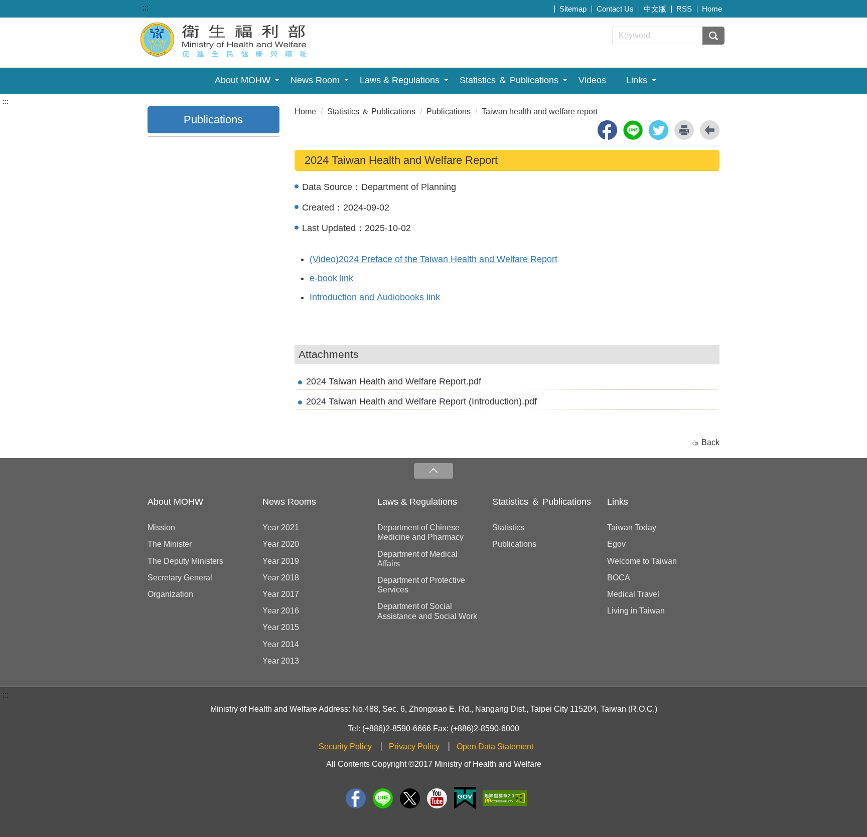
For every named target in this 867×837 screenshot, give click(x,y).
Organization (170, 594)
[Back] (709, 130)
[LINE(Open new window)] (383, 798)
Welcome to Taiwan (642, 561)
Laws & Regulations (400, 80)
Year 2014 (280, 644)
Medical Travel (633, 594)
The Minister (170, 544)
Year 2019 (280, 561)
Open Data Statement (495, 746)
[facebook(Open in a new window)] (607, 130)
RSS (684, 9)
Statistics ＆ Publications (509, 80)
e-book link (331, 278)
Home (712, 9)
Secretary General (180, 577)
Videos (592, 80)
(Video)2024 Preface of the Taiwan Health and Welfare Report (433, 259)
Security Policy (345, 746)
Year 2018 (280, 577)
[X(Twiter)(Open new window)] (410, 798)
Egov (616, 544)
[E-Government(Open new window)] (465, 798)
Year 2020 (280, 544)
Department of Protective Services (421, 585)
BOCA (618, 577)
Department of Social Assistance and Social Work (427, 611)
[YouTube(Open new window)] (437, 798)
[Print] (684, 130)
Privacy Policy (414, 746)
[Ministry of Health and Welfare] (225, 38)
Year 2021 (280, 527)
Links (636, 80)
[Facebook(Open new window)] (356, 798)
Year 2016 (280, 610)
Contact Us (615, 9)
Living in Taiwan (636, 610)
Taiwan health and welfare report (540, 111)
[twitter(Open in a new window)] (658, 130)
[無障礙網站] (505, 798)
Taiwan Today (631, 527)
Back (710, 442)
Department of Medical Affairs (417, 559)
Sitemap (573, 9)
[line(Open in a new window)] (633, 130)
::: (145, 8)
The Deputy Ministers (185, 561)
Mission (161, 527)
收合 (433, 471)
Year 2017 (280, 594)
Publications (448, 111)
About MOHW (242, 80)
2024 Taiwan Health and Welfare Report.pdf (393, 381)
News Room (315, 80)
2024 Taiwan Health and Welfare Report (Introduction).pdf (421, 401)
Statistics (508, 527)
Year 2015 (280, 627)
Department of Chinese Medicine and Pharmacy (420, 532)
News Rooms (289, 502)
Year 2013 (280, 661)
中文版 (655, 9)
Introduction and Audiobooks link (375, 297)
